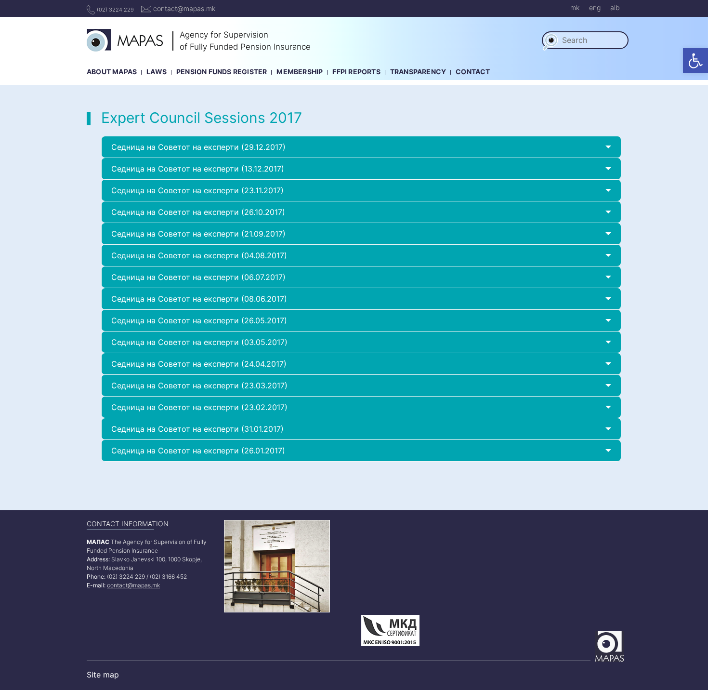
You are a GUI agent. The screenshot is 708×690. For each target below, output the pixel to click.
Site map (103, 674)
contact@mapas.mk (183, 8)
